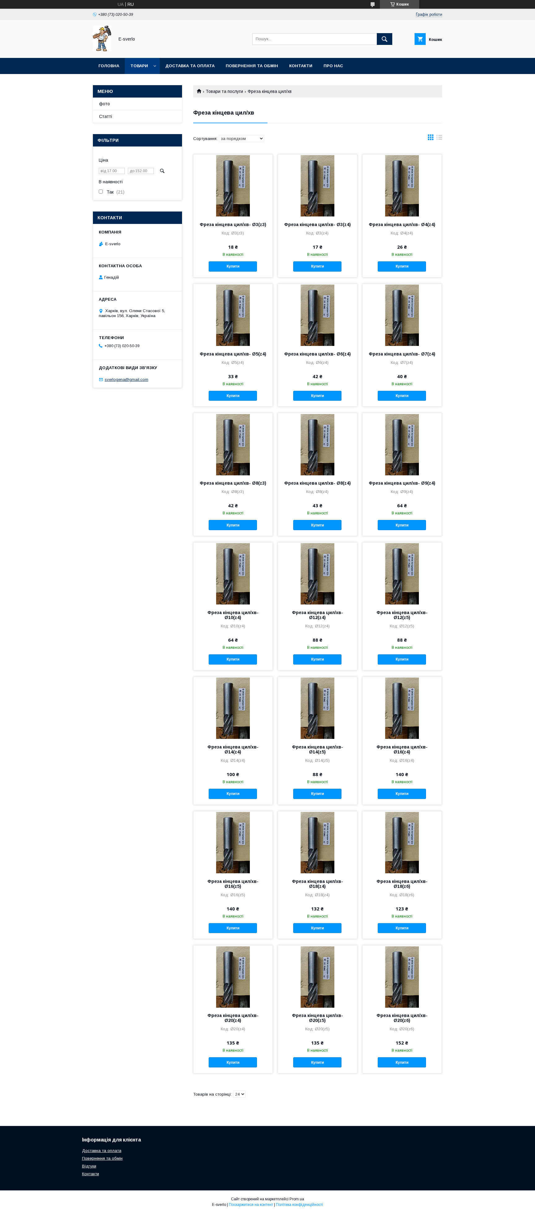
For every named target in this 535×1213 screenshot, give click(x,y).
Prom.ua (296, 1199)
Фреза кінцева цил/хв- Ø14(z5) (317, 749)
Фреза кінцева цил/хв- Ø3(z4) (317, 224)
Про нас (333, 65)
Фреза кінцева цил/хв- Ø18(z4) (317, 884)
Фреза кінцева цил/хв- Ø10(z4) (233, 615)
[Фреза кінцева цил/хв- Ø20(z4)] (233, 976)
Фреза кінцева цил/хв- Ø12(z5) (402, 615)
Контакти (300, 65)
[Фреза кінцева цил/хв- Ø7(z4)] (402, 315)
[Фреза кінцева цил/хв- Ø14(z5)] (317, 708)
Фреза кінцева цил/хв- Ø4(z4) (402, 224)
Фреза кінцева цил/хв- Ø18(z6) (402, 884)
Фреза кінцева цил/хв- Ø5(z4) (233, 353)
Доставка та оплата (190, 65)
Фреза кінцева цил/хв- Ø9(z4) (402, 483)
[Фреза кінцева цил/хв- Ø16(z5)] (233, 842)
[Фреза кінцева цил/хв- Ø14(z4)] (233, 708)
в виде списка (439, 138)
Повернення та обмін (252, 65)
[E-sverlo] (102, 49)
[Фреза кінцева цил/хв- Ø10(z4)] (233, 573)
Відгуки (89, 1166)
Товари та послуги (224, 91)
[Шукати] (384, 39)
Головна (108, 65)
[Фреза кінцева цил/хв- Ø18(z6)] (402, 842)
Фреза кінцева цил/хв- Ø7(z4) (402, 353)
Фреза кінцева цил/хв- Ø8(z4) (317, 483)
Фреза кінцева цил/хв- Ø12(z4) (317, 615)
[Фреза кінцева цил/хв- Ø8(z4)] (317, 444)
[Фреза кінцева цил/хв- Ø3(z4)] (317, 185)
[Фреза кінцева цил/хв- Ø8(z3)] (233, 444)
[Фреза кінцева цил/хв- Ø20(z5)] (317, 976)
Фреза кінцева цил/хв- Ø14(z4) (233, 749)
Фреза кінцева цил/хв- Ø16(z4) (402, 749)
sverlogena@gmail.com (126, 379)
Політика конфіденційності (299, 1204)
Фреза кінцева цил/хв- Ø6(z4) (317, 353)
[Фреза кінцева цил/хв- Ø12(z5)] (402, 573)
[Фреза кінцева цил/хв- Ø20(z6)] (402, 976)
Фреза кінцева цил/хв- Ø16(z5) (233, 884)
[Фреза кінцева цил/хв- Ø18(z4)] (317, 842)
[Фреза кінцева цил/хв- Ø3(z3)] (233, 185)
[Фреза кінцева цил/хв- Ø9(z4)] (402, 444)
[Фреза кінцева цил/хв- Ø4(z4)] (402, 185)
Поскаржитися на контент (251, 1204)
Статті (105, 116)
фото (104, 103)
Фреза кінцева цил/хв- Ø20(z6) (402, 1018)
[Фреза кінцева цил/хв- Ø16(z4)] (402, 708)
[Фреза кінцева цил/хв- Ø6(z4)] (317, 315)
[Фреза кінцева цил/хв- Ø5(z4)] (233, 315)
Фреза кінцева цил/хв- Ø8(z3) (233, 483)
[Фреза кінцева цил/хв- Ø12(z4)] (317, 573)
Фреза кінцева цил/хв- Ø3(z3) (233, 224)
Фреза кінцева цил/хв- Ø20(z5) (317, 1018)
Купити (233, 266)
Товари (139, 65)
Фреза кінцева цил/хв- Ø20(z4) (233, 1018)
